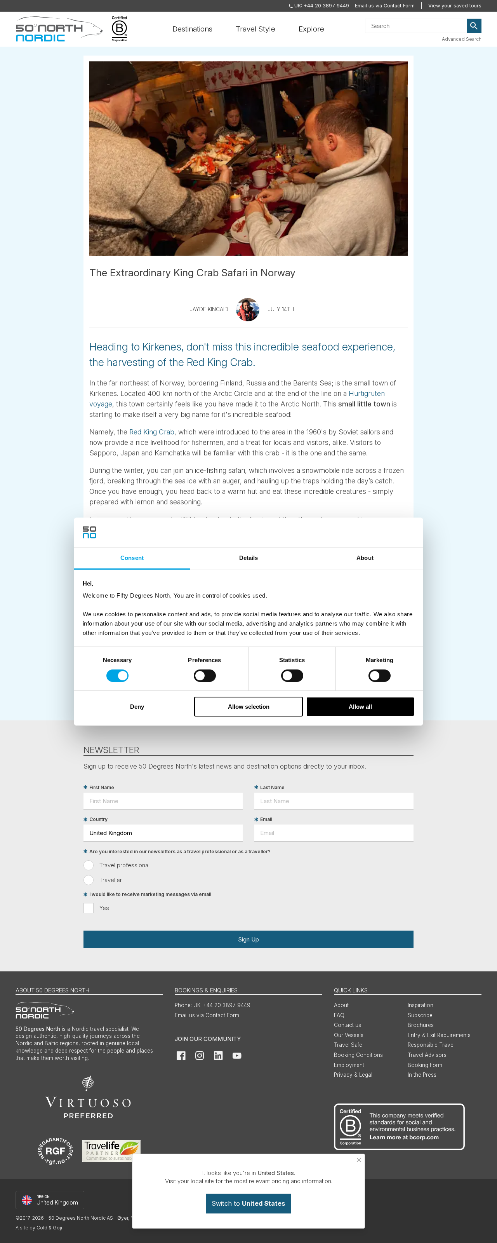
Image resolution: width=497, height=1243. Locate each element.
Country (98, 820)
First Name (101, 787)
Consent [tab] (132, 557)
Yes (104, 908)
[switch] (205, 675)
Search (474, 26)
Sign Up (248, 939)
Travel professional (124, 865)
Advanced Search (461, 39)
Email (266, 820)
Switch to (248, 1203)
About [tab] (365, 557)
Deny (137, 706)
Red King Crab (151, 432)
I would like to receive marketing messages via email (150, 895)
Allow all (360, 706)
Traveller (110, 880)
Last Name (272, 787)
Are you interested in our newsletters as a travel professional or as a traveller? (180, 851)
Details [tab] (248, 557)
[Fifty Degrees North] (59, 29)
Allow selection (248, 706)
